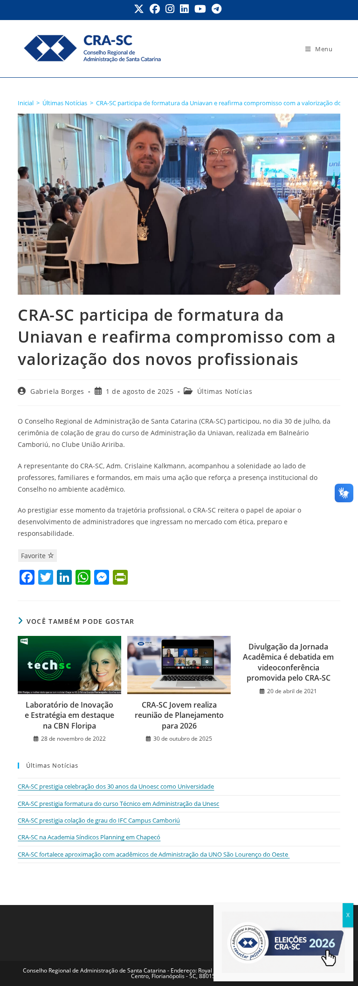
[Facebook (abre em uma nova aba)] (155, 9)
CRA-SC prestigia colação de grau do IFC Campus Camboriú (99, 820)
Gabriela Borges (57, 391)
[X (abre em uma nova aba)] (140, 9)
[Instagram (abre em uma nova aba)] (170, 9)
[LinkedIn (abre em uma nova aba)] (184, 9)
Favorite (34, 555)
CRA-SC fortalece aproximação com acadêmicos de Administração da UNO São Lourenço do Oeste (153, 854)
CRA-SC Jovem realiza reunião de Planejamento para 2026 (179, 715)
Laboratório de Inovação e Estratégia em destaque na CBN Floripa (69, 715)
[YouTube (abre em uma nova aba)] (200, 9)
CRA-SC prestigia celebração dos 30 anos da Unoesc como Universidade (116, 786)
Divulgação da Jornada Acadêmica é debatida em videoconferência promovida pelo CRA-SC (288, 662)
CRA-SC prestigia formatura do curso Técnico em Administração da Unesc (118, 803)
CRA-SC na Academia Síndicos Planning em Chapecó (89, 837)
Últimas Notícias (225, 391)
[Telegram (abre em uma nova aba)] (216, 9)
